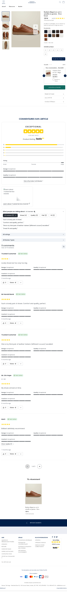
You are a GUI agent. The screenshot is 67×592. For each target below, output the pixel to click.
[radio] (45, 50)
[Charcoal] (58, 32)
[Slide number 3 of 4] (5, 35)
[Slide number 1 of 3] (48, 73)
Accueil (4, 6)
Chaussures (12, 6)
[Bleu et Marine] (46, 32)
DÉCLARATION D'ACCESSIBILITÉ (22, 551)
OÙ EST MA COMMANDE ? (8, 557)
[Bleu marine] (50, 35)
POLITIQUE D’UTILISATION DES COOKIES (24, 547)
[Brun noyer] (58, 35)
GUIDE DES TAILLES (6, 549)
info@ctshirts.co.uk (61, 585)
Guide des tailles (58, 59)
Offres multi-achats (7, 551)
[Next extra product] (65, 75)
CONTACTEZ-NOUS (7, 554)
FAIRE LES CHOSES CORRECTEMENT (39, 545)
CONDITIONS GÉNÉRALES (25, 540)
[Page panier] (63, 2)
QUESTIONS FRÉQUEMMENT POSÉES (8, 540)
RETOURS (4, 546)
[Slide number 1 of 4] (5, 16)
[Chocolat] (62, 32)
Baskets (20, 6)
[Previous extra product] (44, 75)
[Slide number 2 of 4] (5, 26)
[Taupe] (54, 35)
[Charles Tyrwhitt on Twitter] (57, 537)
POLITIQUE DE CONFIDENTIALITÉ (23, 543)
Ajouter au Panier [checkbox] (57, 80)
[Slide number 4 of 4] (5, 45)
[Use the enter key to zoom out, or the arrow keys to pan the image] (35, 32)
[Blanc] (50, 32)
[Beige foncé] (46, 35)
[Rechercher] (60, 2)
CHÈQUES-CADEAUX (40, 542)
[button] (57, 71)
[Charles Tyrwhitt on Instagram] (55, 537)
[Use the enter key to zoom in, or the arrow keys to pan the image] (35, 26)
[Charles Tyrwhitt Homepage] (32, 2)
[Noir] (54, 32)
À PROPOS (37, 540)
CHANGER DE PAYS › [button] (62, 588)
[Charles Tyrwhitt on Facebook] (53, 537)
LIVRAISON (4, 544)
